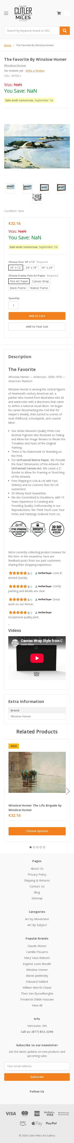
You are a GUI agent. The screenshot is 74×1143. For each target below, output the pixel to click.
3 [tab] (37, 847)
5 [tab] (44, 847)
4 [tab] (41, 847)
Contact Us (37, 886)
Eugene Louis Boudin (37, 964)
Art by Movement (37, 919)
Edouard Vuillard (37, 981)
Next (68, 791)
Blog (37, 892)
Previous (5, 791)
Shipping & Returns (37, 880)
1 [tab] (31, 847)
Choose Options (37, 831)
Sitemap (37, 898)
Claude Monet (37, 946)
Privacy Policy (37, 874)
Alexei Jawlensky (37, 976)
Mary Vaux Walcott (37, 958)
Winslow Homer (37, 970)
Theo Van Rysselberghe (37, 993)
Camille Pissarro (37, 952)
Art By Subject (37, 925)
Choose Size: (28, 262)
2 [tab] (34, 847)
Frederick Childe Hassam (37, 999)
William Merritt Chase (37, 987)
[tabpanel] (37, 790)
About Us (37, 868)
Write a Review (34, 70)
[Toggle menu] (6, 13)
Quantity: (14, 298)
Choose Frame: (33, 275)
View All (37, 1005)
